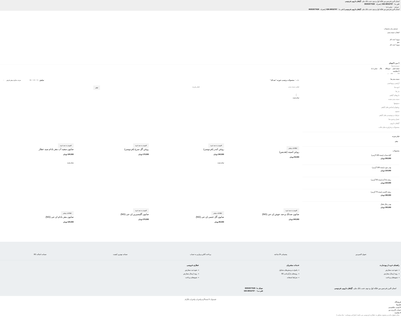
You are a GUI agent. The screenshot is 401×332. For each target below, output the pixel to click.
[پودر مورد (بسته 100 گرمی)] (396, 170)
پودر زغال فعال (386, 204)
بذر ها (397, 91)
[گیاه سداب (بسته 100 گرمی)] (396, 158)
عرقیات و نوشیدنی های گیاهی (389, 115)
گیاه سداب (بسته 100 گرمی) (381, 155)
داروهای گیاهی (394, 95)
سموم (397, 111)
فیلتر (96, 87)
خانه (297, 80)
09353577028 (250, 288)
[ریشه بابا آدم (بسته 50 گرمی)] (396, 183)
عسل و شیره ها (394, 119)
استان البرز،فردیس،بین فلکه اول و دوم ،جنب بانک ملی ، (365, 288)
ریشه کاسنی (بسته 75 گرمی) (381, 192)
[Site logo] (391, 18)
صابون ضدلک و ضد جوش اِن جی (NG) (280, 214)
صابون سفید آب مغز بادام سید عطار (56, 149)
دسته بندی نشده (393, 99)
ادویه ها (396, 87)
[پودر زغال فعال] (396, 207)
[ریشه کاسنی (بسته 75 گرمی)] (396, 195)
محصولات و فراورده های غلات (389, 127)
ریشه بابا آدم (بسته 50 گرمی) (381, 180)
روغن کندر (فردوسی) (213, 149)
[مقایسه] (296, 143)
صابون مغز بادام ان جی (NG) (60, 217)
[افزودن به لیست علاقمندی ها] (285, 143)
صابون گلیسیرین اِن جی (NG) (135, 214)
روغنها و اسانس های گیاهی (390, 107)
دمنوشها (396, 103)
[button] (216, 145)
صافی (396, 141)
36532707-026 (249, 291)
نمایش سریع (291, 143)
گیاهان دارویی (394, 123)
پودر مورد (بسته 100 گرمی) (381, 167)
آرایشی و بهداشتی (393, 83)
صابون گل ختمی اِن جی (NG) (210, 217)
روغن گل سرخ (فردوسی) (136, 149)
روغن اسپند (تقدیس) (289, 152)
